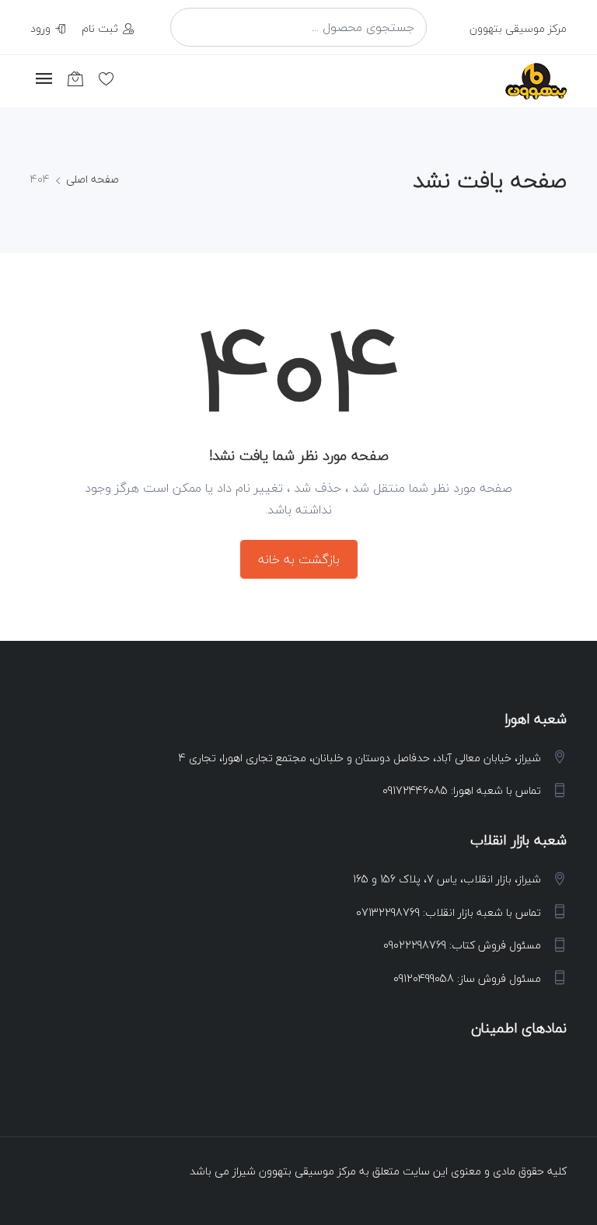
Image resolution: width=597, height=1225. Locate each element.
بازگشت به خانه (299, 559)
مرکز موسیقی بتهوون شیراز (294, 1171)
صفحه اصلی (92, 179)
